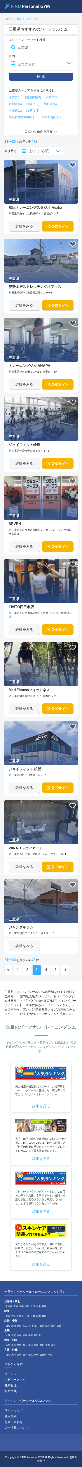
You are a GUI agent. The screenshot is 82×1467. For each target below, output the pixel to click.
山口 (30, 1345)
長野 (19, 1325)
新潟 (13, 1325)
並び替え (10, 150)
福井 (36, 1325)
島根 (19, 1345)
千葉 (27, 1316)
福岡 (8, 1354)
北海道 (9, 1306)
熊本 (25, 1354)
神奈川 (14, 1316)
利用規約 (10, 1416)
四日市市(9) (33, 97)
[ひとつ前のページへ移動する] (8, 970)
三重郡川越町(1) (49, 117)
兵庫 (30, 1335)
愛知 (42, 1325)
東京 (8, 1316)
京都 (19, 1335)
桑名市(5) (50, 104)
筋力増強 (10, 1391)
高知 (53, 1345)
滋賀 (13, 1335)
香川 (42, 1345)
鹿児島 (43, 1354)
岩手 (21, 1306)
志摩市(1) (32, 110)
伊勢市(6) (52, 97)
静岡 (53, 1325)
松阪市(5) (32, 104)
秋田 (33, 1306)
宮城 (27, 1306)
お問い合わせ (13, 1422)
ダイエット (12, 1374)
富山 (25, 1325)
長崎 (36, 1354)
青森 (16, 1306)
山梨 (8, 1325)
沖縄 (50, 1354)
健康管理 (10, 1385)
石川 (30, 1325)
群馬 (44, 1316)
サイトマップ (13, 1410)
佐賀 (30, 1354)
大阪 (8, 1335)
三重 (59, 1325)
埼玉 (21, 1316)
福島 (44, 1306)
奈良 (25, 1335)
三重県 (18, 18)
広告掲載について (16, 1427)
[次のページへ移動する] (65, 970)
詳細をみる (24, 226)
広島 (8, 1345)
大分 (13, 1354)
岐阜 (47, 1325)
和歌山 (37, 1335)
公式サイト (60, 226)
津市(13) (15, 97)
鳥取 (13, 1345)
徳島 (36, 1345)
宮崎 (19, 1354)
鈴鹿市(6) (15, 104)
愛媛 (47, 1345)
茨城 (33, 1316)
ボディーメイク (15, 1379)
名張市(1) (15, 110)
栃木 (38, 1316)
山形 (38, 1306)
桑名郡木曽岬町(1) (21, 117)
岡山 (25, 1345)
